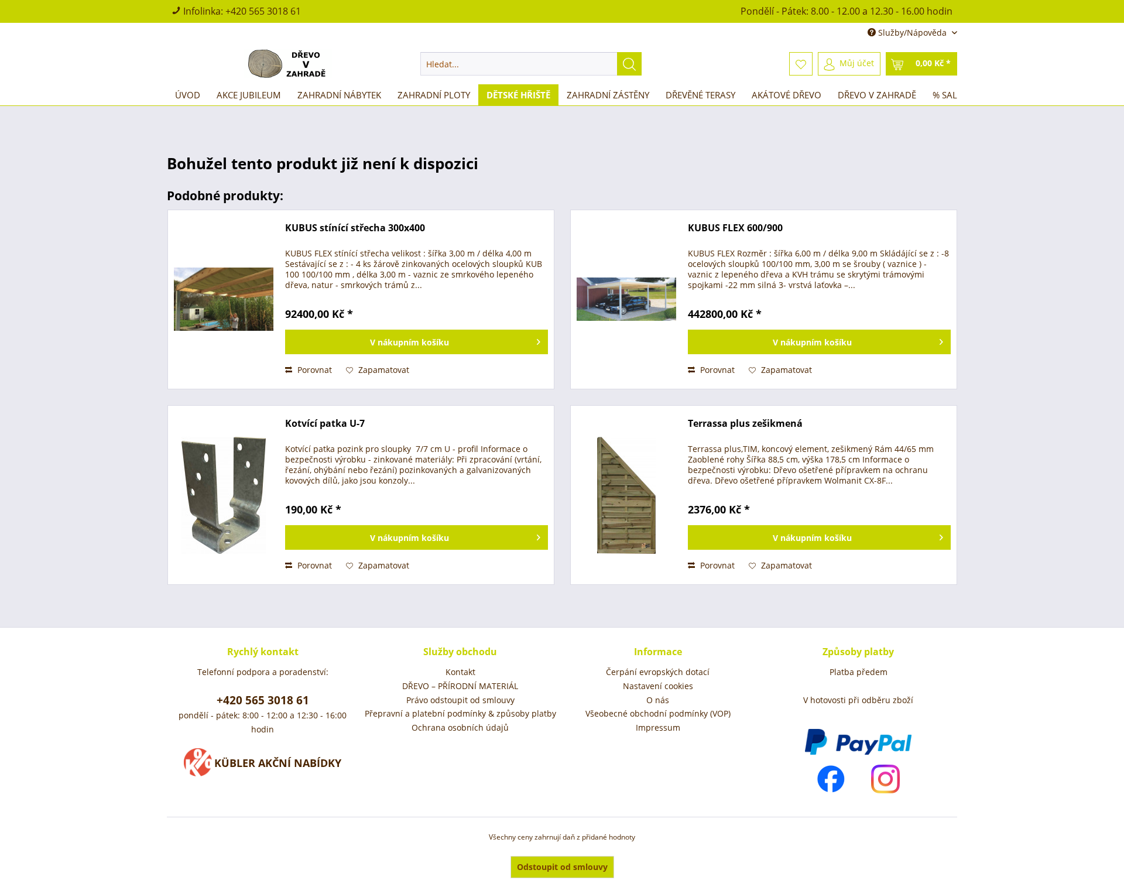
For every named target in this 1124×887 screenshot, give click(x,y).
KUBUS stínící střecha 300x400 (355, 228)
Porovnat (313, 369)
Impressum (658, 727)
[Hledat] (629, 64)
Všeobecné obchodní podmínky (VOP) (658, 713)
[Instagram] (885, 779)
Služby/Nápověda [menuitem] (912, 32)
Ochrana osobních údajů (460, 727)
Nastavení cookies (658, 685)
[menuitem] (531, 64)
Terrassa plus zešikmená (745, 423)
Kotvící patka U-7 (325, 423)
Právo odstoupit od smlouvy (460, 700)
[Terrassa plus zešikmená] (626, 495)
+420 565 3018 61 (263, 11)
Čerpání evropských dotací (658, 671)
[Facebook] (831, 779)
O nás (657, 700)
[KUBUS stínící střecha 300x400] (223, 299)
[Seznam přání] (801, 64)
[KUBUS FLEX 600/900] (626, 299)
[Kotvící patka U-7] (223, 495)
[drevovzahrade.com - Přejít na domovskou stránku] (288, 63)
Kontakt (460, 671)
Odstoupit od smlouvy (562, 866)
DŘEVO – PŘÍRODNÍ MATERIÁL (460, 685)
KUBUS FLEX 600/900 (735, 228)
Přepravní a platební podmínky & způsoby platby (460, 713)
